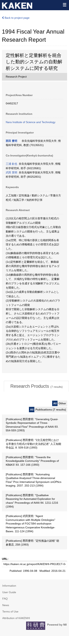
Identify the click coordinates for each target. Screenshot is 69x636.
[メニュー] (64, 4)
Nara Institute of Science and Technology (30, 122)
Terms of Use (10, 611)
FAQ (5, 598)
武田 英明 (11, 172)
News (5, 605)
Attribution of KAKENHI (16, 618)
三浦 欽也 (11, 163)
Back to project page (17, 17)
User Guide (9, 592)
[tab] (36, 386)
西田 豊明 (11, 140)
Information (9, 585)
